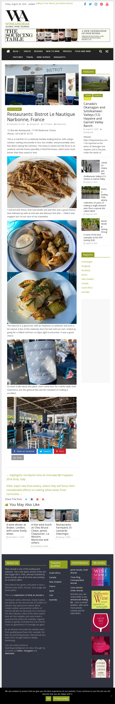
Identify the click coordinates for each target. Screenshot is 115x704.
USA (51, 595)
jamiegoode (35, 124)
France (52, 586)
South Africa (87, 287)
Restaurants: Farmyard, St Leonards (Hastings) (64, 529)
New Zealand (87, 279)
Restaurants (61, 124)
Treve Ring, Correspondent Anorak (77, 580)
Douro (84, 274)
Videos (27, 51)
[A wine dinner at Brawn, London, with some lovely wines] (17, 510)
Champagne (86, 261)
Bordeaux (85, 270)
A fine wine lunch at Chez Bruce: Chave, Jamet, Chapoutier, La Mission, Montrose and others (41, 533)
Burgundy (85, 266)
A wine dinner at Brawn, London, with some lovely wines (16, 529)
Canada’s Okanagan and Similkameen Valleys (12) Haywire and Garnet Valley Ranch (94, 114)
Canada (88, 95)
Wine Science (43, 57)
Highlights (59, 57)
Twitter (19, 650)
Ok (48, 698)
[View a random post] (107, 51)
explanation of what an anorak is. (29, 595)
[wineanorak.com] (8, 51)
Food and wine (83, 51)
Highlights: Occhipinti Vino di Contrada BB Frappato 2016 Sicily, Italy (39, 477)
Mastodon (9, 653)
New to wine (53, 51)
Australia (85, 292)
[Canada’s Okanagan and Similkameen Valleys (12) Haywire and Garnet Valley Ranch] (95, 77)
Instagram (29, 650)
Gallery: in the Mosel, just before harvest (54, 4)
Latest (87, 99)
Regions (38, 51)
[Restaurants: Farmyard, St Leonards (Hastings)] (67, 510)
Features (18, 57)
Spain (51, 590)
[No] (111, 695)
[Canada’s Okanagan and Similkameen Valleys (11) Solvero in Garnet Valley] (90, 161)
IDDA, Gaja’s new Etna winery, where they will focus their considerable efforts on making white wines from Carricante (40, 490)
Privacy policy (61, 698)
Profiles (67, 51)
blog (15, 51)
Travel (29, 57)
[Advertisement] (95, 341)
